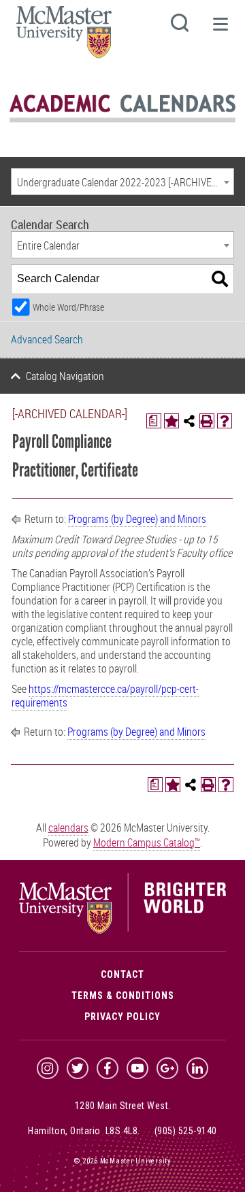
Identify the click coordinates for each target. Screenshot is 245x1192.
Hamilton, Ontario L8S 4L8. (84, 1130)
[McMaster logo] (122, 930)
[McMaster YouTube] (137, 1068)
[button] (219, 29)
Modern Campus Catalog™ (146, 842)
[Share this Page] (189, 420)
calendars (68, 827)
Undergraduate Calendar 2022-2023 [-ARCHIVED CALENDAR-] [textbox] (125, 182)
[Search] (220, 279)
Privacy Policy (122, 1016)
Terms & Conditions (122, 995)
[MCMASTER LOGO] (64, 36)
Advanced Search (47, 339)
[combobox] (122, 181)
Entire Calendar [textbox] (48, 245)
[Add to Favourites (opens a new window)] (171, 420)
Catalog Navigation (65, 376)
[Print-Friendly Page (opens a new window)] (206, 420)
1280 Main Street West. (123, 1105)
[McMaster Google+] (167, 1068)
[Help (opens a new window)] (224, 420)
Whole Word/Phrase (68, 307)
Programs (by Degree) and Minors (137, 518)
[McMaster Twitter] (77, 1068)
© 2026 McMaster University (122, 1161)
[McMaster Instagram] (48, 1068)
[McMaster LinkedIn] (197, 1068)
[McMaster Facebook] (107, 1068)
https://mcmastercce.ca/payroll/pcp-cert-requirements (105, 695)
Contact (122, 974)
